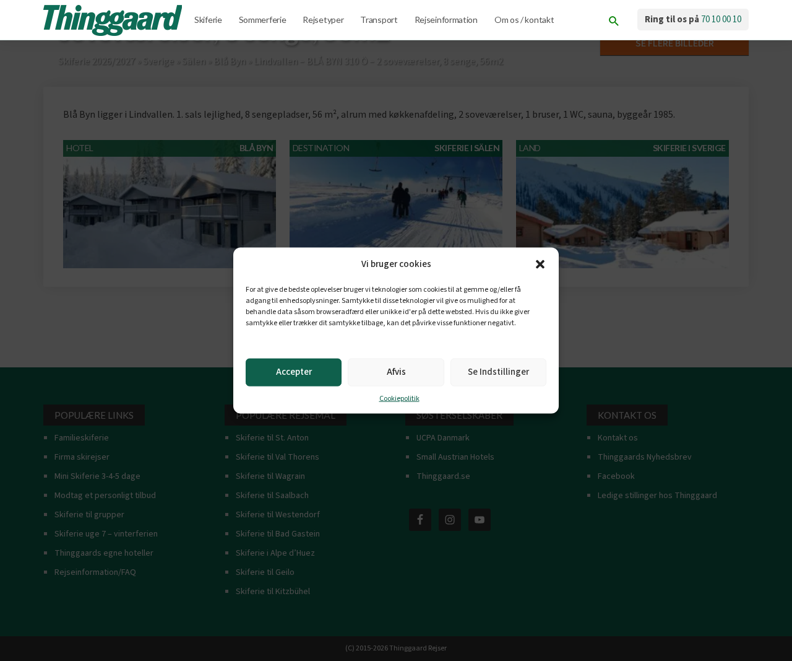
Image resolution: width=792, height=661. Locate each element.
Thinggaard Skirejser (113, 20)
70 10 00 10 (721, 19)
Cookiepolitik (399, 398)
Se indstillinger (498, 372)
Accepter (294, 372)
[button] (540, 264)
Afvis (396, 372)
